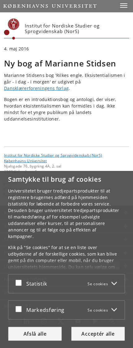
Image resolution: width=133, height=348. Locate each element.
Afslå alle (35, 333)
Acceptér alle (97, 333)
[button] (124, 6)
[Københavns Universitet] (11, 29)
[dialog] (66, 259)
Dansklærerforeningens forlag (36, 88)
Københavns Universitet (25, 160)
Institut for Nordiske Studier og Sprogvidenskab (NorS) (53, 155)
